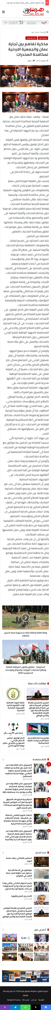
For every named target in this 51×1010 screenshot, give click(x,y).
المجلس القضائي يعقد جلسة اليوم (19, 859)
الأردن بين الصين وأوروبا (21, 896)
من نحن (34, 999)
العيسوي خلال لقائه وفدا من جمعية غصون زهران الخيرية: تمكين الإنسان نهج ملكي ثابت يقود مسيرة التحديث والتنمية (18, 835)
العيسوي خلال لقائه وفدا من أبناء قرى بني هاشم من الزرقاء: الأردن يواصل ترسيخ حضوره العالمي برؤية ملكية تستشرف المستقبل (18, 770)
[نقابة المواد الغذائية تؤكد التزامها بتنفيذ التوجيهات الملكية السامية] (13, 694)
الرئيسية (43, 32)
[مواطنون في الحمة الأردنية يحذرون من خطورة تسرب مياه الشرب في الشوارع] (41, 874)
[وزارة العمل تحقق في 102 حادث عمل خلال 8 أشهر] (41, 957)
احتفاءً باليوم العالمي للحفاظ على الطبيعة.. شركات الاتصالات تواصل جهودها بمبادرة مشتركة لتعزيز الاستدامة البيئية (18, 819)
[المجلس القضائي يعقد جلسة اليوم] (41, 862)
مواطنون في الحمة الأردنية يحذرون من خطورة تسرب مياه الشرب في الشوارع (19, 873)
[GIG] (25, 22)
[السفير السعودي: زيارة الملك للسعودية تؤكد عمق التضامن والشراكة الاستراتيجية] (41, 938)
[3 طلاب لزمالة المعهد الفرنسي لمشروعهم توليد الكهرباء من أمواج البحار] (25, 947)
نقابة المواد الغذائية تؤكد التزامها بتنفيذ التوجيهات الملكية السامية (15, 706)
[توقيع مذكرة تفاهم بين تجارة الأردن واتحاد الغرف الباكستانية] (38, 729)
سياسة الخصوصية (14, 999)
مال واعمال (31, 38)
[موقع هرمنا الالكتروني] (33, 11)
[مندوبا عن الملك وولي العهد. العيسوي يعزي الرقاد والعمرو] (25, 957)
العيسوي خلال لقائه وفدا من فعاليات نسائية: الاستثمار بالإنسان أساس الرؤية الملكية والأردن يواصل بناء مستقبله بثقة (17, 788)
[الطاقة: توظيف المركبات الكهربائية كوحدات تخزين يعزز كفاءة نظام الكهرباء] (9, 957)
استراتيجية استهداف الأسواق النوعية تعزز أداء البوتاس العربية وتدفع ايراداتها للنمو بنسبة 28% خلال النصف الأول (17, 804)
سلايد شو (35, 32)
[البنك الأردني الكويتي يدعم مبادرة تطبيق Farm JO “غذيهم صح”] (25, 938)
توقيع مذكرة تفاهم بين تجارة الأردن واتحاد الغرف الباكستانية (38, 740)
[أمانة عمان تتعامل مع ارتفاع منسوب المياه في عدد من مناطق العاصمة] (9, 947)
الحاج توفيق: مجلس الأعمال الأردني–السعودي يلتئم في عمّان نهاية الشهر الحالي (13, 741)
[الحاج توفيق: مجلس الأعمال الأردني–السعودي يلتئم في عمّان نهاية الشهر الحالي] (13, 729)
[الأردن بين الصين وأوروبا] (41, 900)
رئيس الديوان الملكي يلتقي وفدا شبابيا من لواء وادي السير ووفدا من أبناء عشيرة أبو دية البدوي (17, 886)
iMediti (25, 995)
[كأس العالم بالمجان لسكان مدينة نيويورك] (9, 938)
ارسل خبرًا (25, 999)
